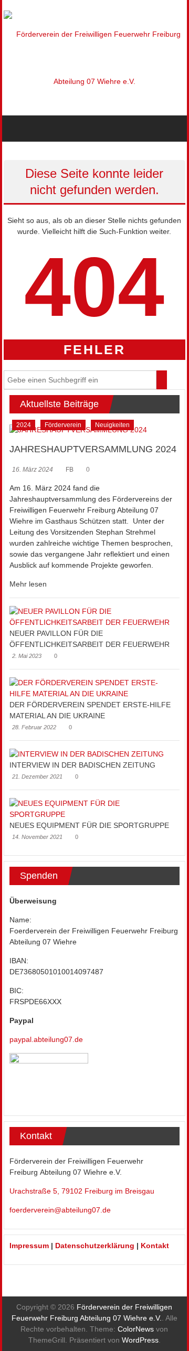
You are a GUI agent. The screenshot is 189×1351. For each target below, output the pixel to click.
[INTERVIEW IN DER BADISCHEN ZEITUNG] (86, 754)
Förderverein (63, 425)
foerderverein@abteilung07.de (60, 1210)
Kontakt (155, 1245)
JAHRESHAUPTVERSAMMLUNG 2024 (92, 449)
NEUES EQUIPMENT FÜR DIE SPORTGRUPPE (89, 825)
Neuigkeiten (112, 425)
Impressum (29, 1245)
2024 (23, 425)
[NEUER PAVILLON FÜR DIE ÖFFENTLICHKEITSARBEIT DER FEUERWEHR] (91, 616)
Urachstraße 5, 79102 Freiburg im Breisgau (81, 1191)
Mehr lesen (28, 584)
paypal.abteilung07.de (46, 1039)
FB (70, 469)
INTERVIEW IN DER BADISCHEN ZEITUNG (82, 765)
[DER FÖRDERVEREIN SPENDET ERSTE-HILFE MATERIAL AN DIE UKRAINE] (91, 687)
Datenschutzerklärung (94, 1245)
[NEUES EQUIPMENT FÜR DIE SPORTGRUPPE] (91, 808)
